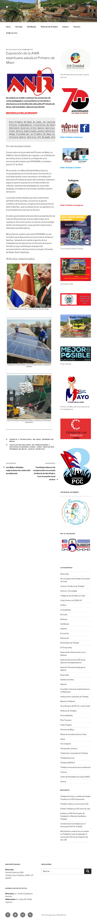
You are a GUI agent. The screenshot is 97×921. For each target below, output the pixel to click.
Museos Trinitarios (67, 701)
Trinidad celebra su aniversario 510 (74, 804)
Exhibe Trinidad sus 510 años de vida (75, 809)
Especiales (64, 675)
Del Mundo (31, 27)
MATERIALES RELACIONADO (21, 113)
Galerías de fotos (67, 679)
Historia (63, 684)
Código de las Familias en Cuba (72, 596)
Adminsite (27, 49)
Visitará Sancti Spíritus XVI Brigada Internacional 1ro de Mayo (44, 137)
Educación (48, 447)
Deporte (63, 629)
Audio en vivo (11, 33)
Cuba (39, 447)
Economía (64, 633)
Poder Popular (66, 725)
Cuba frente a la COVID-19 (71, 600)
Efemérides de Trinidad (69, 643)
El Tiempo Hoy (66, 647)
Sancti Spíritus (36, 449)
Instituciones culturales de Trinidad (74, 697)
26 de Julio (64, 574)
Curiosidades (65, 610)
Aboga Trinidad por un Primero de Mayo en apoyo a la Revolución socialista (50, 134)
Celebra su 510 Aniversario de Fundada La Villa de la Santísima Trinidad (73, 816)
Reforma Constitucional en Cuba (73, 734)
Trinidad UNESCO (67, 763)
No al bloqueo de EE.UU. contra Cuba (75, 706)
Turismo (76, 27)
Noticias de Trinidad (49, 27)
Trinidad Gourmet (67, 758)
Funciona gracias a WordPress (54, 915)
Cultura (65, 27)
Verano (63, 781)
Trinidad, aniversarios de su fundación (75, 767)
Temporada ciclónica (68, 748)
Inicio (8, 27)
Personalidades (66, 715)
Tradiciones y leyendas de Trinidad (74, 753)
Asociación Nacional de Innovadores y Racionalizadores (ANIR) (30, 446)
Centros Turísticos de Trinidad (72, 586)
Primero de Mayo (18, 449)
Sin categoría (65, 744)
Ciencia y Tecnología (21, 439)
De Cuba (18, 27)
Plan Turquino (65, 720)
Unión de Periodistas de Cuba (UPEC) (75, 777)
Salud (62, 739)
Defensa (63, 619)
